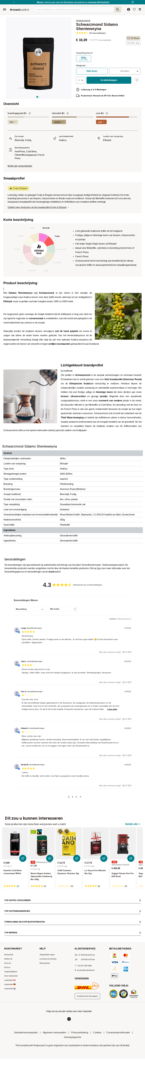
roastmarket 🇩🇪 (9, 984)
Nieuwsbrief (8, 955)
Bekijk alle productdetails (20, 166)
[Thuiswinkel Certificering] (134, 998)
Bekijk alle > (132, 824)
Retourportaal (45, 963)
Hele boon (92, 71)
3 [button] (76, 797)
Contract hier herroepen (87, 996)
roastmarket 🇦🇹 (9, 980)
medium (57, 122)
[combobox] (29, 609)
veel (100, 122)
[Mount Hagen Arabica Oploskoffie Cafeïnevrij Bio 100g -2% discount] (42, 843)
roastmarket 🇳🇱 (9, 989)
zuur (100, 113)
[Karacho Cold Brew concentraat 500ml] (15, 843)
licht (11, 122)
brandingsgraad (17, 113)
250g (83, 59)
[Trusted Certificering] (124, 998)
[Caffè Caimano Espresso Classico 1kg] (69, 843)
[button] (125, 71)
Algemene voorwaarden (54, 1032)
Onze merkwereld (10, 976)
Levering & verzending (48, 959)
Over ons (7, 963)
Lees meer (112, 709)
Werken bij (8, 959)
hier (99, 568)
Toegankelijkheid (10, 972)
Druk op (7, 967)
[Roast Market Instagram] (69, 1021)
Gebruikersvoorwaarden (26, 1032)
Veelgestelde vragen (47, 955)
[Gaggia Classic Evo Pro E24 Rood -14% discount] (123, 843)
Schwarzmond (83, 20)
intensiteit (58, 113)
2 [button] (72, 797)
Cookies (97, 1032)
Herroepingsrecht (72, 1037)
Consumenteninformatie (118, 1032)
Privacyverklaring (79, 1032)
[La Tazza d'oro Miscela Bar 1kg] (96, 843)
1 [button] (68, 797)
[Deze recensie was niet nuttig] (128, 651)
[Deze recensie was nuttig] (124, 651)
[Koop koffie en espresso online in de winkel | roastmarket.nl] (19, 9)
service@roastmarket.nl (86, 970)
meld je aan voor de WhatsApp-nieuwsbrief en (73, 2)
